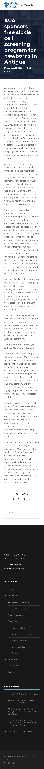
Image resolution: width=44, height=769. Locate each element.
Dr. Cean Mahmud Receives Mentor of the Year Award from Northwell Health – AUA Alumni (23, 722)
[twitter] (13, 762)
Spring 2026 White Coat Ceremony (23, 694)
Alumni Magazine (15, 615)
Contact (11, 672)
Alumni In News (18, 628)
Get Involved (13, 666)
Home (10, 589)
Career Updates (18, 647)
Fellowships (16, 653)
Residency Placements (21, 602)
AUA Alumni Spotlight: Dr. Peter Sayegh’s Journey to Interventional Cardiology (23, 711)
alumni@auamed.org (14, 568)
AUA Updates (13, 659)
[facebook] (5, 762)
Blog (30, 68)
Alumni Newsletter (20, 641)
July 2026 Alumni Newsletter (20, 731)
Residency (12, 595)
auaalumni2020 (15, 68)
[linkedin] (9, 762)
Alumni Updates (15, 621)
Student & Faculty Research (24, 634)
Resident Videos (19, 609)
